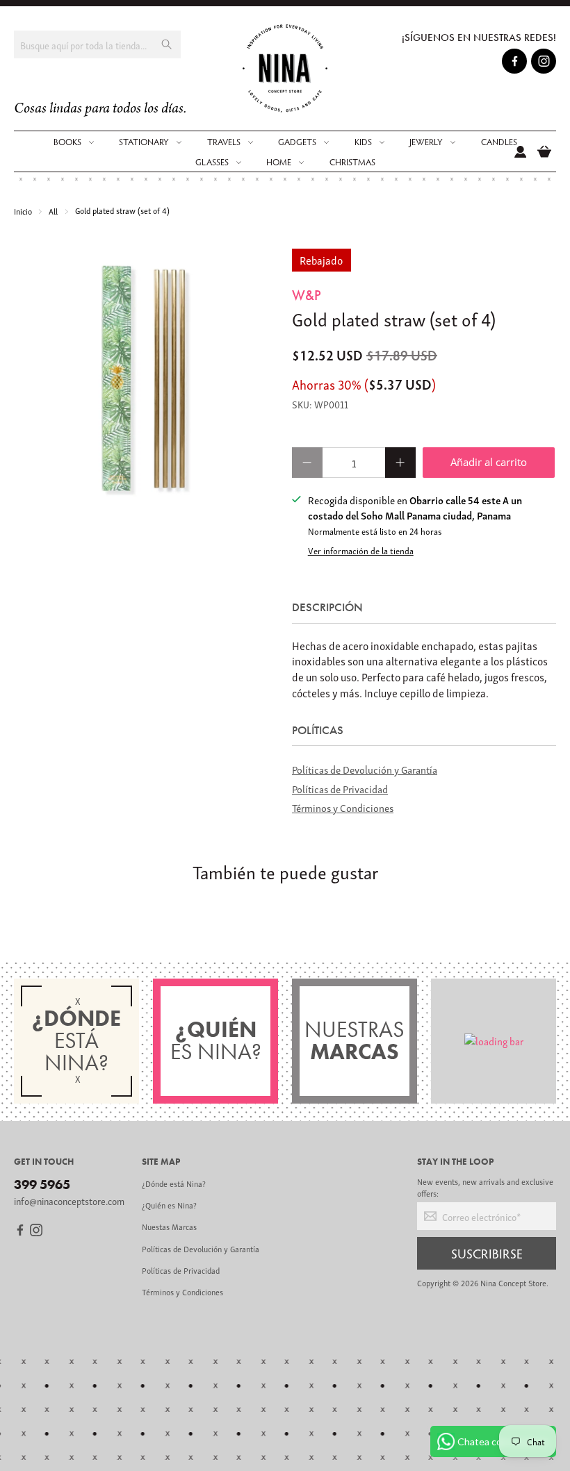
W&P (306, 295)
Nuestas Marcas (169, 1226)
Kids (363, 141)
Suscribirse (487, 1253)
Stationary (144, 141)
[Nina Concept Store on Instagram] (544, 63)
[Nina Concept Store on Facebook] (515, 63)
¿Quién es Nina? (169, 1204)
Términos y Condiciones (342, 807)
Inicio (23, 211)
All (53, 211)
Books (67, 141)
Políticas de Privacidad (340, 788)
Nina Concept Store (513, 1282)
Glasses (212, 162)
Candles (499, 141)
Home (278, 162)
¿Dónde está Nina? (174, 1183)
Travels (224, 141)
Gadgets (297, 141)
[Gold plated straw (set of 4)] (146, 381)
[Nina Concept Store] (285, 68)
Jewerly (426, 141)
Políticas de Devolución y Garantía (364, 769)
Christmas (352, 162)
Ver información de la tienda (361, 551)
